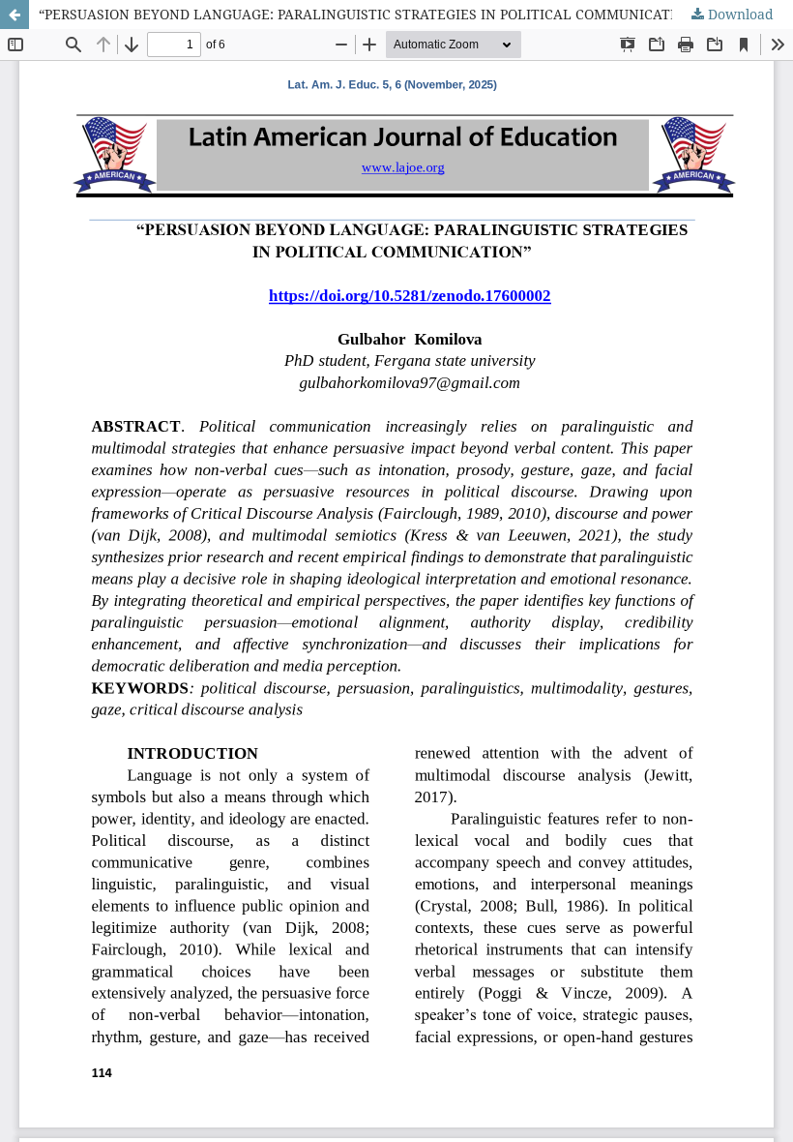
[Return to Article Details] (14, 14)
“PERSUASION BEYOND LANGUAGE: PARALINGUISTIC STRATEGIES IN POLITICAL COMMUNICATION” (370, 14)
